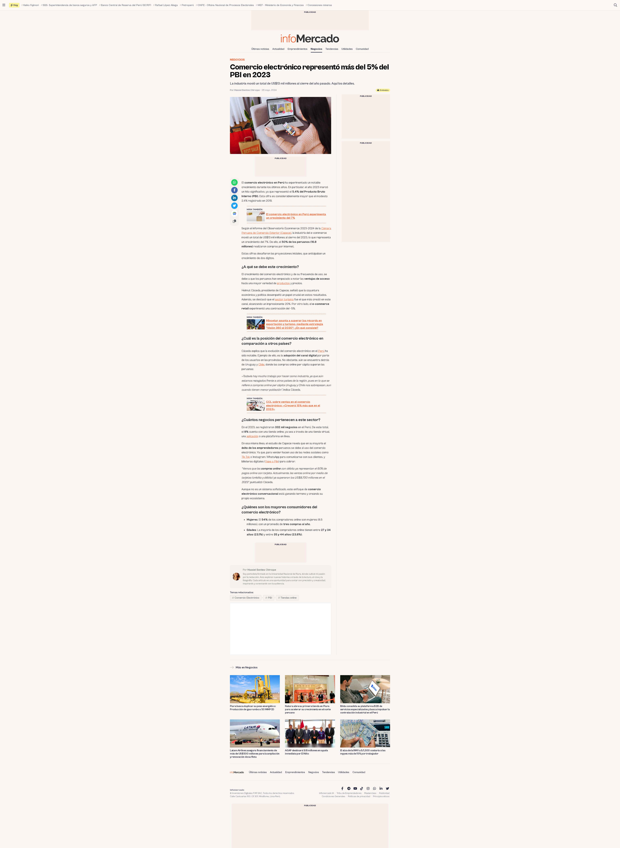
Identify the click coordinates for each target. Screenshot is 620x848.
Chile (261, 364)
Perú (321, 351)
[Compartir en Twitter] (234, 205)
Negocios (316, 48)
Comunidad (362, 48)
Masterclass (370, 793)
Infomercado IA (326, 793)
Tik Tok (246, 457)
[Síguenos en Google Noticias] (234, 213)
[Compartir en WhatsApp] (234, 182)
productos (283, 283)
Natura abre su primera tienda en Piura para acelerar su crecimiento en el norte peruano (308, 709)
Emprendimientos (297, 48)
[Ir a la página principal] (310, 38)
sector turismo (284, 299)
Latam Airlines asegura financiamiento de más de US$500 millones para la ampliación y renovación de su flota (254, 753)
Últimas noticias (260, 48)
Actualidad (278, 48)
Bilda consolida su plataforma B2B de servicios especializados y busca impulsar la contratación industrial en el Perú (365, 709)
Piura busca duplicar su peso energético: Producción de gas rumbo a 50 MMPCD (253, 708)
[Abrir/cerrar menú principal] (4, 5)
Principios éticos (381, 796)
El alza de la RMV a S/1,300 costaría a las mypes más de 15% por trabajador (362, 752)
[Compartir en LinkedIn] (234, 198)
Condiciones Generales (333, 796)
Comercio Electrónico (247, 597)
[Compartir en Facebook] (234, 190)
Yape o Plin (272, 461)
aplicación (252, 436)
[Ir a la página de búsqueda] (615, 5)
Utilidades (347, 48)
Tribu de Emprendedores (349, 793)
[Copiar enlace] (234, 221)
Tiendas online (289, 597)
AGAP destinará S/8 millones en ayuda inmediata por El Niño (306, 752)
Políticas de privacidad (359, 796)
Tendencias (332, 48)
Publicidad (384, 793)
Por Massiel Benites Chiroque (245, 90)
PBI (270, 597)
